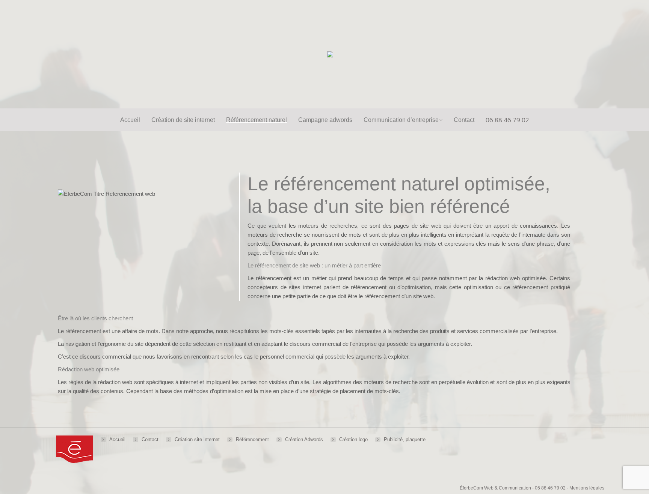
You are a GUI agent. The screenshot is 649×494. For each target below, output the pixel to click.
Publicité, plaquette (405, 439)
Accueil (117, 439)
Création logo (353, 439)
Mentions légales (586, 488)
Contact (150, 439)
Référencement (252, 439)
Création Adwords (304, 439)
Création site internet (197, 439)
